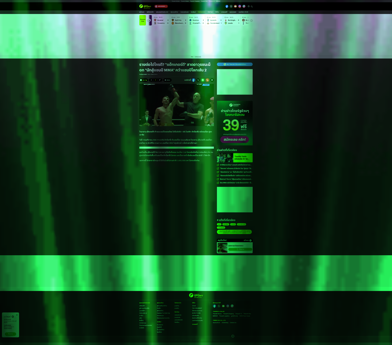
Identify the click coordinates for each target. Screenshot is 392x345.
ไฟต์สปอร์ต (201, 12)
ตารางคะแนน (142, 323)
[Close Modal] (16, 314)
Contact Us (233, 322)
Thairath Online (175, 1)
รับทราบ (10, 334)
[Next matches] (251, 20)
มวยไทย (177, 305)
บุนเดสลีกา (142, 310)
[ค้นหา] (252, 6)
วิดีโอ (217, 12)
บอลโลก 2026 (243, 12)
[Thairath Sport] (145, 6)
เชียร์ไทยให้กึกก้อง (197, 318)
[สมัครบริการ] (235, 123)
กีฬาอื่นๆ (177, 322)
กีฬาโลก (210, 12)
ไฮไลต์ (194, 305)
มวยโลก (177, 308)
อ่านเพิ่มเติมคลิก (8, 326)
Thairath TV (212, 1)
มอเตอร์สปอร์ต (179, 319)
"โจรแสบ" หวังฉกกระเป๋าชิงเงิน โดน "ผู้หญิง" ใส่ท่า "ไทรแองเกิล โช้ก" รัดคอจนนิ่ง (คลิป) (236, 168)
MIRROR (218, 1)
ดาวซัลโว (141, 327)
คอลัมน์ (193, 12)
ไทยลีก (159, 308)
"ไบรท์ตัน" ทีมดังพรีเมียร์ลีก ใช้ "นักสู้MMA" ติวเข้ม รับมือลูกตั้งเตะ (242, 158)
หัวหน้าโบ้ (159, 327)
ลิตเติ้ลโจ (159, 332)
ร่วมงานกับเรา (216, 322)
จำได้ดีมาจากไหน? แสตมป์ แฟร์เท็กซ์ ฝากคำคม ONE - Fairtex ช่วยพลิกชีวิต (235, 165)
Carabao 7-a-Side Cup (163, 313)
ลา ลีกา (141, 315)
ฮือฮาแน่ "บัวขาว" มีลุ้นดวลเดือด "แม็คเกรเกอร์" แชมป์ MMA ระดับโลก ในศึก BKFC (236, 179)
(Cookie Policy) (8, 328)
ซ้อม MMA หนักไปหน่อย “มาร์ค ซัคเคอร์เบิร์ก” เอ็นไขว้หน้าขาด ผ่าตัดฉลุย (236, 183)
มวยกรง (233, 224)
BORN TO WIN (196, 313)
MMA (219, 224)
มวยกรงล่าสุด (221, 227)
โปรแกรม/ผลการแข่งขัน (145, 325)
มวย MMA (225, 224)
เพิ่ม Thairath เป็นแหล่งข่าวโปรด (236, 64)
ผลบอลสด (161, 6)
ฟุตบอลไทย (174, 12)
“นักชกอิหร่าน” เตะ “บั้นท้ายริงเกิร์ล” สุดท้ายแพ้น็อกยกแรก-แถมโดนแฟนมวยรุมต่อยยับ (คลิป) (235, 172)
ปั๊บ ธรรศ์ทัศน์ (160, 329)
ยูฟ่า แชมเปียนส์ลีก (144, 308)
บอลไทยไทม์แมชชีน (197, 320)
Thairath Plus (204, 1)
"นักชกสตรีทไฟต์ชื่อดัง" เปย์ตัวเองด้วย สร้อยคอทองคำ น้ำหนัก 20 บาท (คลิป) (236, 176)
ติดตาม (241, 249)
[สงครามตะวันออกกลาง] (222, 248)
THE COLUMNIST (197, 308)
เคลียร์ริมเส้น (195, 315)
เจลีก (140, 318)
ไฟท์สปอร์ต (198, 56)
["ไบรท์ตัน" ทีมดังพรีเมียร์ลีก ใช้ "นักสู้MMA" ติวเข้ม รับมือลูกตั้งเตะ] (225, 157)
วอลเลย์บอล (184, 12)
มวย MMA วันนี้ (241, 224)
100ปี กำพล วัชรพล (244, 316)
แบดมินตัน (177, 317)
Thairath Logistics (224, 316)
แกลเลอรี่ (224, 12)
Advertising (225, 322)
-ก (151, 79)
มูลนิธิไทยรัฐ (234, 316)
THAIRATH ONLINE (218, 311)
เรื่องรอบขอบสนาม (197, 310)
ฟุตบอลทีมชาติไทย (162, 305)
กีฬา (192, 56)
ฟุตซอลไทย (160, 310)
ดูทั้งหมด (246, 240)
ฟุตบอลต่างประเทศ (162, 12)
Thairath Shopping (194, 1)
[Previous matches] (148, 20)
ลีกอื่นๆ (141, 320)
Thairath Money (185, 1)
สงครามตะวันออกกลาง (235, 246)
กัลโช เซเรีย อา (143, 313)
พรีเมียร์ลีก (150, 12)
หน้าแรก (141, 12)
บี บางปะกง (160, 324)
